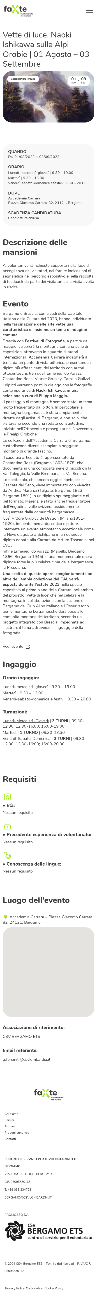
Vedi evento (13, 647)
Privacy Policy (15, 1288)
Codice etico (34, 1288)
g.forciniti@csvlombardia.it (26, 1060)
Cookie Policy (53, 1288)
